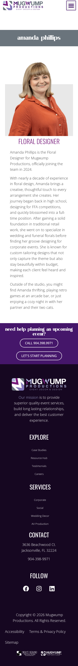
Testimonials (39, 466)
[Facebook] (26, 589)
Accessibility (14, 631)
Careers (39, 474)
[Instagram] (39, 589)
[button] (71, 5)
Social (40, 508)
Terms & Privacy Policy (47, 631)
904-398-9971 (39, 558)
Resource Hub (39, 458)
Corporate (40, 500)
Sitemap (11, 642)
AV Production (40, 524)
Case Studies (39, 450)
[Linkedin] (52, 589)
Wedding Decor (40, 516)
